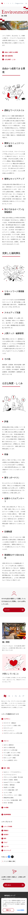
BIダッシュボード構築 (10, 757)
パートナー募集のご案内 (9, 861)
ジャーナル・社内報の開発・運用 (13, 800)
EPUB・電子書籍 (8, 802)
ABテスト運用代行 (9, 745)
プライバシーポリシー (10, 902)
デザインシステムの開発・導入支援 (13, 777)
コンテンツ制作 (8, 792)
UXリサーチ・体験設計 (10, 723)
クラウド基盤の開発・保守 (11, 790)
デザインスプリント (9, 730)
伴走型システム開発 (9, 787)
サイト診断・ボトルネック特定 (12, 752)
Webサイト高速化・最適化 (11, 779)
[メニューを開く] (26, 3)
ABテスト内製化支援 (9, 747)
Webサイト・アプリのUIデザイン (12, 772)
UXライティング (8, 728)
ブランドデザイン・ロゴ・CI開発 (13, 795)
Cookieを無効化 (20, 910)
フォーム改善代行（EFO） (11, 760)
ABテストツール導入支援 (10, 750)
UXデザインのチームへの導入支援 (13, 733)
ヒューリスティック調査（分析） (13, 725)
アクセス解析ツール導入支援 (11, 755)
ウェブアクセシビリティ (10, 774)
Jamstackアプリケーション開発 (12, 782)
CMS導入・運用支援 (9, 785)
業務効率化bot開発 (8, 797)
